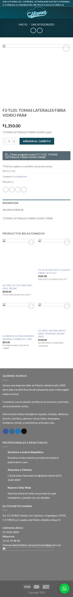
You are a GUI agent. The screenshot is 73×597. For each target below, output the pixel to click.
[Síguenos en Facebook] (5, 431)
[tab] (36, 203)
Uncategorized (42, 24)
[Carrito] (68, 12)
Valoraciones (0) (13, 209)
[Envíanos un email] (24, 431)
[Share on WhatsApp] (5, 189)
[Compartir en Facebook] (12, 189)
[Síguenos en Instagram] (12, 431)
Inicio (23, 24)
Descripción (10, 203)
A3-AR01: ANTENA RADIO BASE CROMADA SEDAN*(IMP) (52, 333)
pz (12, 181)
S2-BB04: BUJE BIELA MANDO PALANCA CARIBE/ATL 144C (18, 337)
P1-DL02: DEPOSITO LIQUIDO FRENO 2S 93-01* (54, 271)
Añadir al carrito (37, 141)
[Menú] (5, 12)
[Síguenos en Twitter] (18, 431)
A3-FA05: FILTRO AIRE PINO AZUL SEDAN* (17, 287)
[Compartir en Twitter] (18, 189)
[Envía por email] (24, 189)
